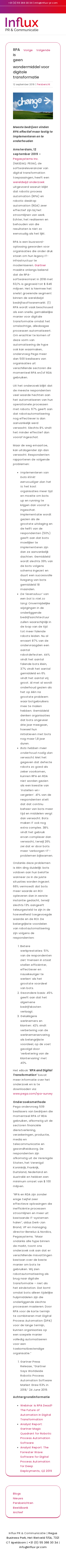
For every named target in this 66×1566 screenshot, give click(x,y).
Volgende (43, 50)
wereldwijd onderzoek (28, 182)
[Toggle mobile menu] (59, 19)
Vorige (28, 50)
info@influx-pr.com (46, 2)
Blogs (17, 1493)
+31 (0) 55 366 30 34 (20, 2)
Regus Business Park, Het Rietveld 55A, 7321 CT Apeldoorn (32, 1537)
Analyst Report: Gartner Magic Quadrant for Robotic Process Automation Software (35, 1433)
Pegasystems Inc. (25, 159)
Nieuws (18, 1498)
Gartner (40, 265)
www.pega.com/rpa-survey (33, 1093)
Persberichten (23, 1503)
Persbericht (43, 84)
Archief (18, 1512)
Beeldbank (20, 1508)
